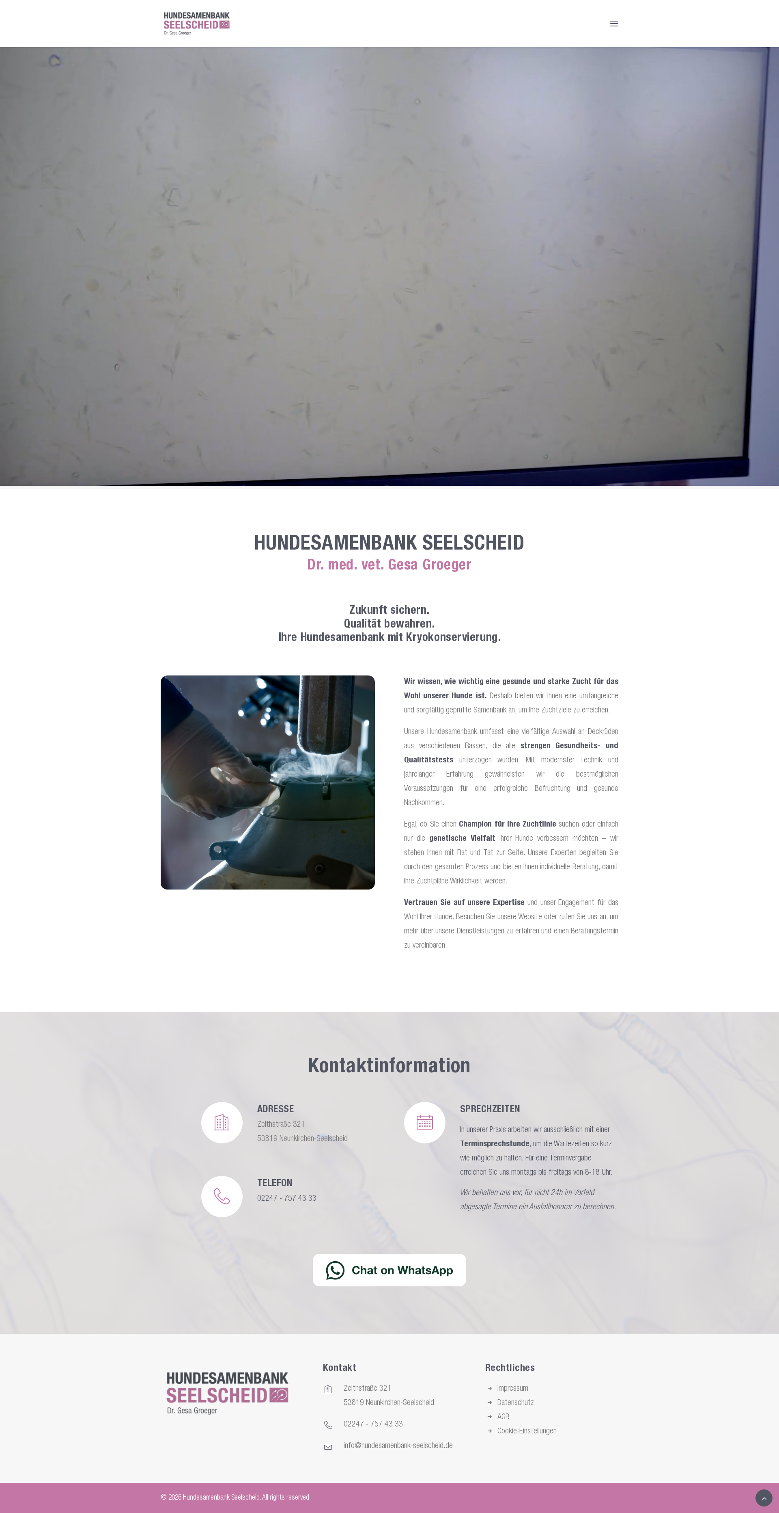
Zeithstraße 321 (368, 1389)
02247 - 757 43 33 (286, 1199)
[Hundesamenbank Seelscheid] (196, 23)
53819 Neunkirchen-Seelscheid (389, 1403)
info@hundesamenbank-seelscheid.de (398, 1446)
